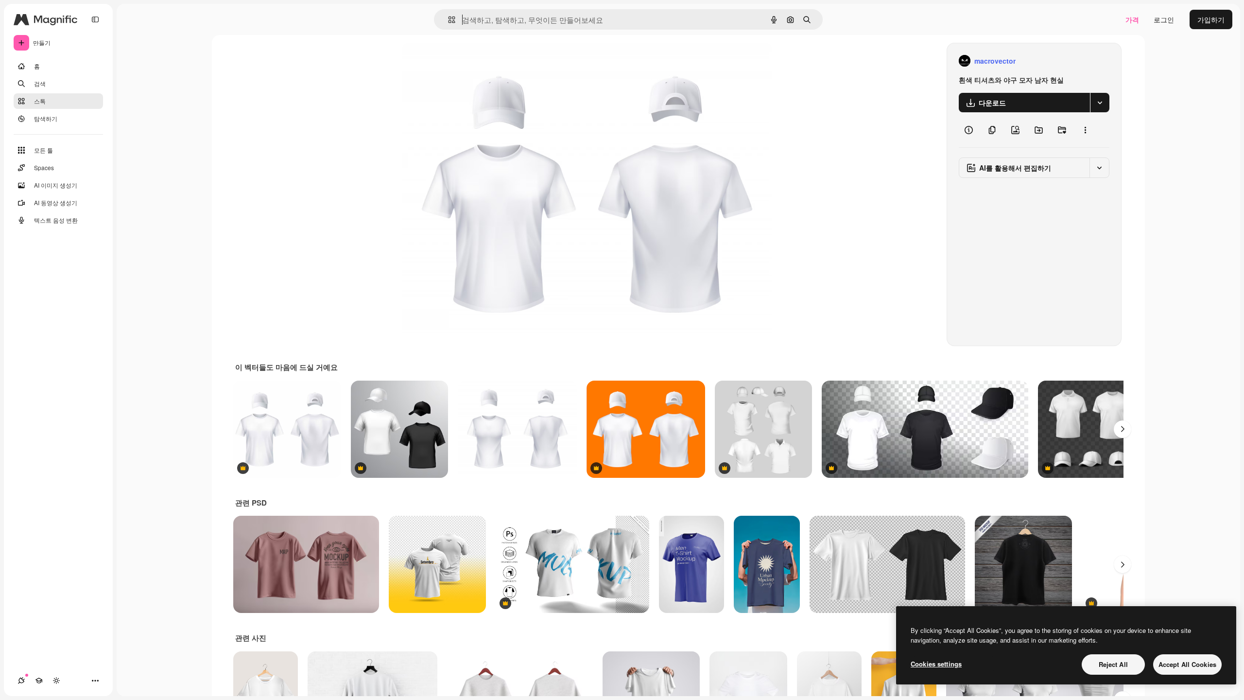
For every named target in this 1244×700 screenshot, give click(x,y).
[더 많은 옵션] (1085, 130)
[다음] (1122, 429)
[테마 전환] (56, 680)
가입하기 (1211, 19)
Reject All (1113, 664)
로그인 (1164, 19)
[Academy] (39, 680)
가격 (1132, 19)
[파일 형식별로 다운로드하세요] (1099, 102)
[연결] (21, 680)
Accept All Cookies (1187, 664)
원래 (457, 61)
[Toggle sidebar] (95, 19)
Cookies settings (936, 663)
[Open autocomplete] (447, 19)
